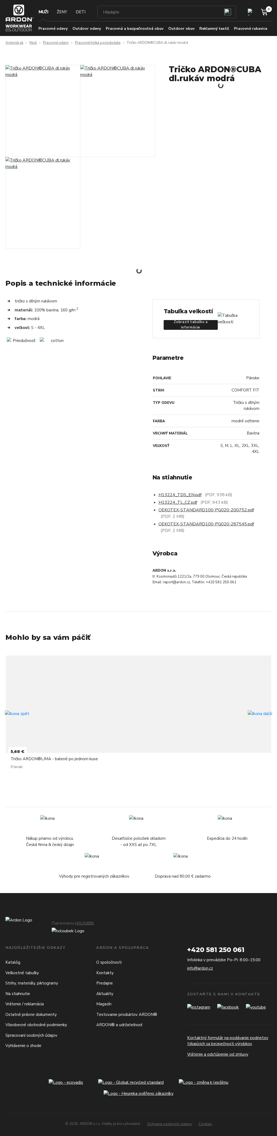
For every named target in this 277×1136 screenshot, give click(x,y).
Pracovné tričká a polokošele (97, 42)
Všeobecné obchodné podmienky (36, 1025)
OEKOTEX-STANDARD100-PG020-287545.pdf (206, 524)
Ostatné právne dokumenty (31, 1014)
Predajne (104, 983)
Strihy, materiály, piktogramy (31, 983)
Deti (80, 12)
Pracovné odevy (56, 42)
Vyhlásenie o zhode (23, 1045)
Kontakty (105, 973)
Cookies (205, 1124)
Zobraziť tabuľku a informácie (190, 325)
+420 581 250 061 (215, 950)
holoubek (84, 923)
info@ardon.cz (200, 968)
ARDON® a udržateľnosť (119, 1025)
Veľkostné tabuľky (22, 973)
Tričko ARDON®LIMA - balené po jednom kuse (54, 759)
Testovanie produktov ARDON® (126, 1014)
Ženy (62, 12)
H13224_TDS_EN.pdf (180, 495)
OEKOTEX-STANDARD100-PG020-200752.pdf (206, 510)
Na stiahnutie (17, 993)
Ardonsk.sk (14, 42)
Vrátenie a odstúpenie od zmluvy (217, 1054)
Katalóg (12, 962)
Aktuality (104, 993)
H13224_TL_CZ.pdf (178, 502)
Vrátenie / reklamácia (24, 1004)
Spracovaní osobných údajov (31, 1035)
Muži (43, 12)
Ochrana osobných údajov (169, 1124)
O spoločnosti (109, 962)
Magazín (103, 1004)
